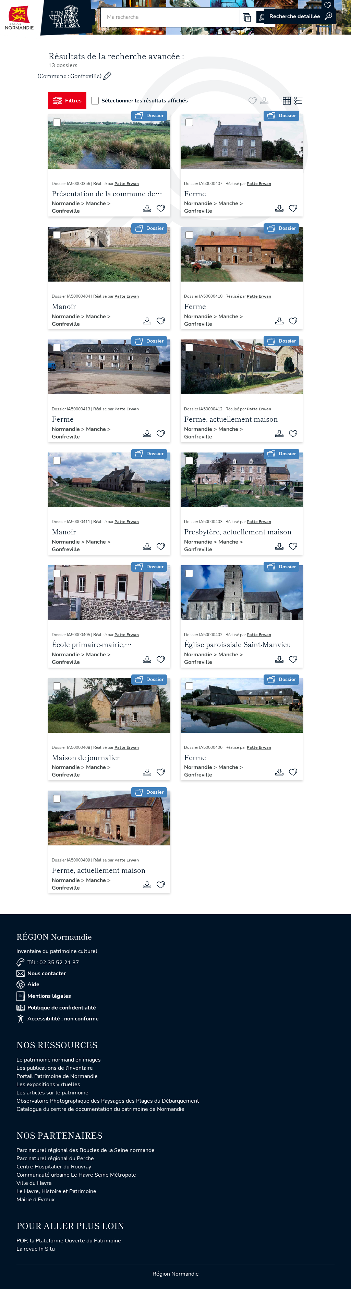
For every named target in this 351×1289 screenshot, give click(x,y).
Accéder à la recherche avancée (300, 16)
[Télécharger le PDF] (147, 208)
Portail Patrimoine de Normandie (57, 1076)
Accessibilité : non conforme (63, 1018)
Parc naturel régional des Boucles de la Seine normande (85, 1150)
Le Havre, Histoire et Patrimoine (56, 1191)
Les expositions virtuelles (48, 1084)
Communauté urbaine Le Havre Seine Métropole (76, 1175)
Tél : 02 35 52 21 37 (53, 962)
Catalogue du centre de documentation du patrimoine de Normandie (100, 1109)
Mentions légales (49, 996)
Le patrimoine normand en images (58, 1060)
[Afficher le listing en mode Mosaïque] (287, 101)
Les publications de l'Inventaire (54, 1068)
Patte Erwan (126, 183)
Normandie (66, 203)
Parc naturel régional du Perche (55, 1158)
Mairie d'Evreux (35, 1199)
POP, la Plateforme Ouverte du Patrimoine (68, 1240)
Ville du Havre (34, 1183)
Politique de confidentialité (61, 1008)
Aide (33, 984)
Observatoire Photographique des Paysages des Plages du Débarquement (107, 1101)
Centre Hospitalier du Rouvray (53, 1166)
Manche (96, 203)
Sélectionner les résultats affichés (144, 100)
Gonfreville (66, 211)
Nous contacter (46, 973)
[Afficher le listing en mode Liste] (298, 101)
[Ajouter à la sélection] (161, 208)
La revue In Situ (35, 1249)
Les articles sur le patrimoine (52, 1092)
